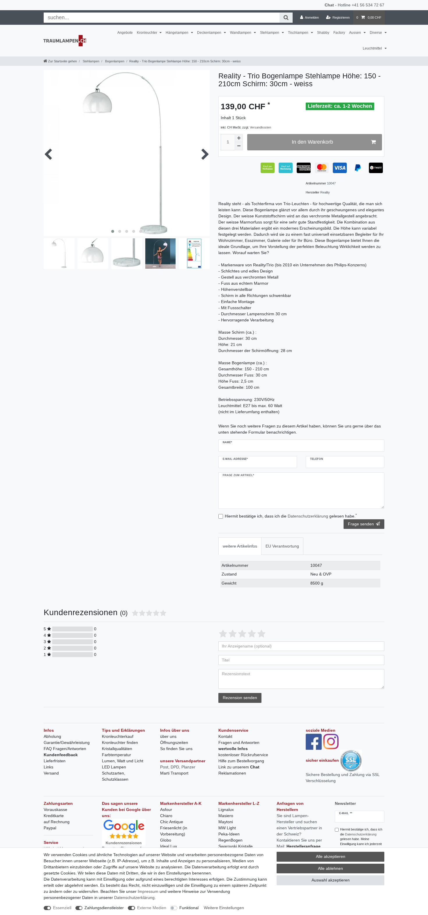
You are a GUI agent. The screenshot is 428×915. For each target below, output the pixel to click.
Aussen (355, 33)
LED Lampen (114, 767)
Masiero (225, 815)
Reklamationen (232, 773)
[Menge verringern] (239, 146)
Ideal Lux (168, 846)
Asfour (166, 809)
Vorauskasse (55, 809)
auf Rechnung (57, 821)
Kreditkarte (54, 815)
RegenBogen (230, 840)
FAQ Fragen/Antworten (65, 748)
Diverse (376, 33)
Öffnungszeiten (174, 742)
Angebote (125, 33)
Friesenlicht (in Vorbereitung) (173, 831)
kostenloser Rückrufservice (243, 754)
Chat (329, 5)
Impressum (148, 891)
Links (48, 767)
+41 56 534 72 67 (368, 5)
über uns (168, 736)
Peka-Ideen (229, 834)
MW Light (227, 828)
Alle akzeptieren (330, 856)
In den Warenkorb (312, 142)
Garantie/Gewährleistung (67, 742)
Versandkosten (260, 127)
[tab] (239, 546)
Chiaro (166, 815)
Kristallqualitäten (117, 748)
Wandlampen (241, 33)
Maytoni (225, 821)
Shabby (323, 33)
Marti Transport (174, 773)
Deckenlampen (209, 33)
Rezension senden (240, 697)
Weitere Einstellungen (224, 907)
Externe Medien (151, 907)
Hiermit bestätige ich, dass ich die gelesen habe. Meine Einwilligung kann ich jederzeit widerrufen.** (361, 839)
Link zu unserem (238, 767)
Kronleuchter (147, 33)
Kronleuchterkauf (117, 736)
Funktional (189, 907)
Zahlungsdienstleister (104, 907)
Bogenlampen (114, 61)
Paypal (50, 828)
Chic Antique (171, 821)
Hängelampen (177, 33)
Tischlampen (298, 33)
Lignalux (226, 809)
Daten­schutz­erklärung (134, 897)
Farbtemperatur (116, 754)
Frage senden (361, 524)
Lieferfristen (55, 761)
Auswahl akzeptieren (331, 880)
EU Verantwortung (282, 546)
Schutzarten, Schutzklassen (115, 776)
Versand (51, 773)
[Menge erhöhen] (239, 138)
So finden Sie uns (176, 748)
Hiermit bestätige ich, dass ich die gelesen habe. (291, 515)
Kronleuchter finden (120, 742)
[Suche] (286, 18)
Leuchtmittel (373, 48)
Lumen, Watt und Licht (122, 761)
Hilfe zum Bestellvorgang (241, 761)
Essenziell (62, 907)
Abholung (52, 736)
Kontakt (225, 736)
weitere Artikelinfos (240, 546)
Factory (339, 33)
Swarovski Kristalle (235, 846)
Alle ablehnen (330, 868)
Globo (165, 840)
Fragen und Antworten (238, 742)
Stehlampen (270, 33)
